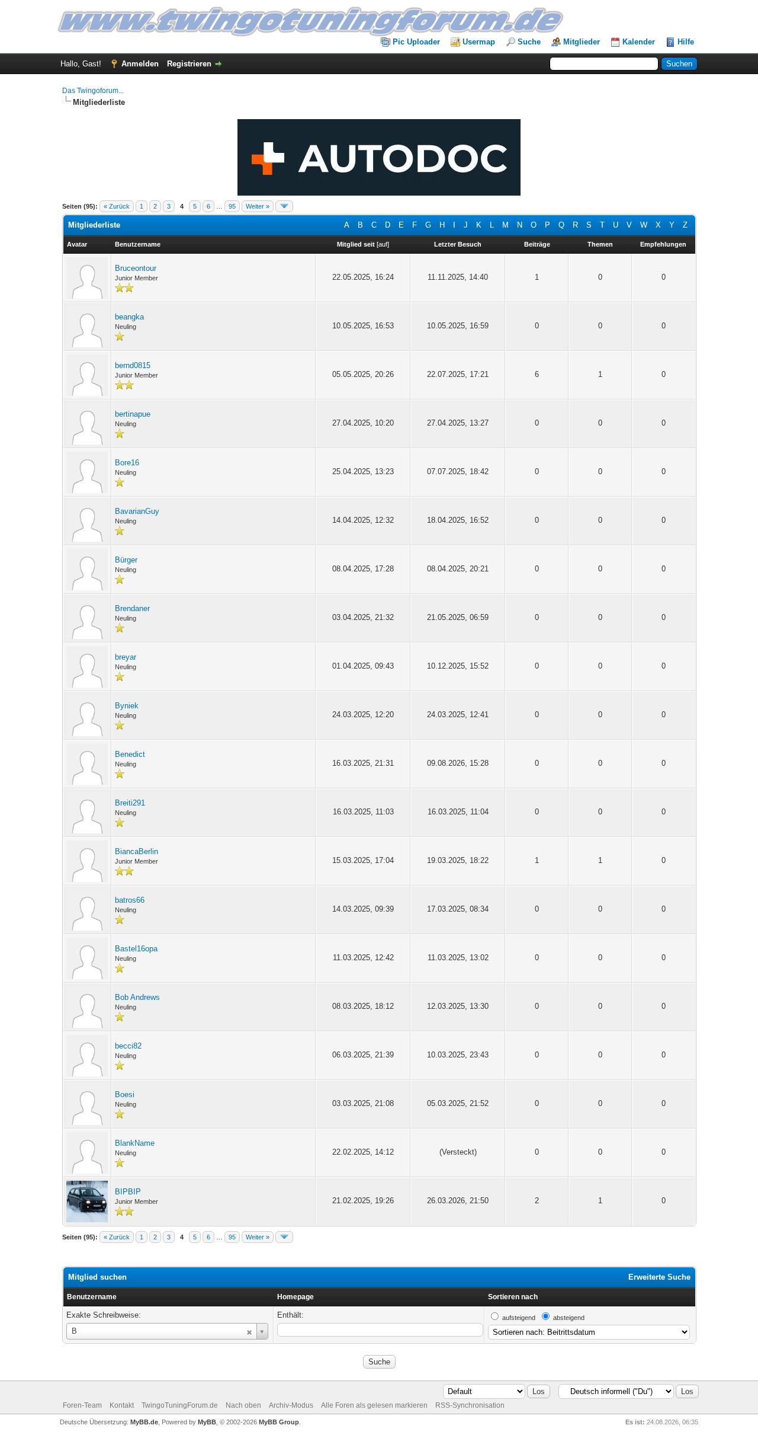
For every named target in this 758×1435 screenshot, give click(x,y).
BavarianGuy (137, 511)
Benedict (130, 754)
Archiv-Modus (291, 1405)
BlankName (135, 1143)
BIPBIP (128, 1191)
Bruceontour (135, 268)
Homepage (295, 1297)
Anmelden (140, 63)
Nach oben (243, 1405)
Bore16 (127, 462)
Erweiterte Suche (659, 1277)
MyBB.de (144, 1422)
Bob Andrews (137, 997)
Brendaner (132, 608)
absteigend (568, 1317)
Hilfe (685, 41)
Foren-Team (82, 1405)
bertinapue (132, 414)
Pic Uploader (416, 41)
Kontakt (122, 1405)
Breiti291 (130, 802)
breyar (125, 657)
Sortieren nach (513, 1297)
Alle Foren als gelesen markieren (374, 1405)
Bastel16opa (136, 948)
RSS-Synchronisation (470, 1405)
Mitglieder (581, 41)
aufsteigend (518, 1317)
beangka (129, 316)
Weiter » (257, 206)
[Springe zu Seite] (284, 206)
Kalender (638, 41)
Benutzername (92, 1297)
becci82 (128, 1045)
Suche (529, 41)
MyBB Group (279, 1422)
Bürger (126, 559)
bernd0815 (132, 365)
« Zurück (117, 206)
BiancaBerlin (136, 851)
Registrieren (189, 63)
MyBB (207, 1422)
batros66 (129, 900)
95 (232, 206)
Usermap (478, 41)
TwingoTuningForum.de (180, 1405)
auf (382, 244)
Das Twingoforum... (93, 91)
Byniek (127, 705)
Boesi (124, 1094)
